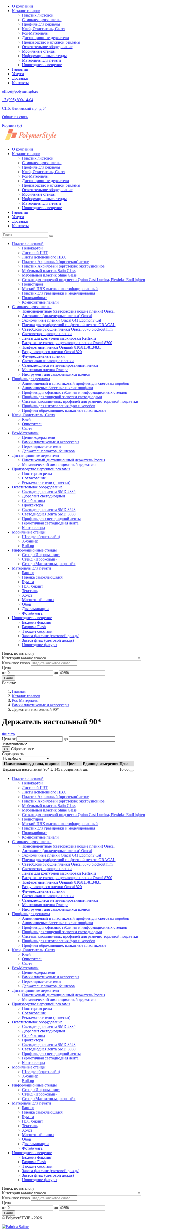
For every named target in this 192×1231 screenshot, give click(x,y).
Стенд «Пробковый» (39, 559)
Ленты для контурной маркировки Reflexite (59, 338)
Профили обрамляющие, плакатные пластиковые (64, 410)
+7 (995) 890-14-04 (17, 100)
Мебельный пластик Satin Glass (49, 270)
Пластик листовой (38, 15)
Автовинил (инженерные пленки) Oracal (57, 316)
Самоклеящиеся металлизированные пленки (60, 365)
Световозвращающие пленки (47, 334)
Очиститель (32, 424)
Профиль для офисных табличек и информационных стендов (74, 392)
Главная (19, 691)
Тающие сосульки (37, 631)
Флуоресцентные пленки (43, 356)
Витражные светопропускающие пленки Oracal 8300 (67, 343)
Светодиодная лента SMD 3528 (49, 509)
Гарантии (20, 69)
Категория (11, 658)
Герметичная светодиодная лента (50, 523)
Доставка (20, 78)
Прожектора (32, 505)
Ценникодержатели (38, 437)
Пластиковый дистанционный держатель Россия (63, 460)
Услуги (18, 74)
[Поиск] (51, 236)
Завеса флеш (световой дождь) (48, 640)
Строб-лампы (33, 500)
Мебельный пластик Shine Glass (49, 275)
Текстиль (30, 591)
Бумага (28, 582)
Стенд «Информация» (41, 555)
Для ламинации (35, 609)
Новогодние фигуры (39, 645)
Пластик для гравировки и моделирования (58, 293)
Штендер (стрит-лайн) (41, 536)
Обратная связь (15, 117)
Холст (27, 595)
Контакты (20, 83)
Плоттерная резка (37, 473)
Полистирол (32, 284)
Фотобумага (32, 613)
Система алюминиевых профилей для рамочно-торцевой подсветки (80, 401)
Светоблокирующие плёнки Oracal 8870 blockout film (67, 329)
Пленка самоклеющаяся (42, 577)
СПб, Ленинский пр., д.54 (24, 108)
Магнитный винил (38, 600)
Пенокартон (32, 248)
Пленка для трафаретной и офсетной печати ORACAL (69, 325)
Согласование (34, 478)
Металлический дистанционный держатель (59, 464)
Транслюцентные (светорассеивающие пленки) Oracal (68, 311)
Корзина (12, 125)
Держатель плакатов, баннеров (48, 451)
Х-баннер (30, 541)
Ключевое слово (16, 663)
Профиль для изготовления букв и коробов (58, 406)
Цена (6, 668)
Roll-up (28, 545)
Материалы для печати (41, 60)
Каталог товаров (26, 11)
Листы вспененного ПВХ (44, 257)
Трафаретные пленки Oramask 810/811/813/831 (61, 347)
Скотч (27, 428)
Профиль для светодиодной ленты (51, 518)
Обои (26, 604)
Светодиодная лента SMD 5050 (49, 514)
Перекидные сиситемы (41, 446)
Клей (26, 419)
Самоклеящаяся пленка (42, 20)
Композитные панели (40, 302)
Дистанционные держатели (45, 38)
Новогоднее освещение (42, 65)
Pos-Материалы (35, 33)
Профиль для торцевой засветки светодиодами (62, 397)
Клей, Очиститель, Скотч (43, 29)
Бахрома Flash (34, 627)
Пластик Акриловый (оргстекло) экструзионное (63, 266)
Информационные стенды (44, 56)
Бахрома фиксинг (37, 622)
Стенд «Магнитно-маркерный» (49, 564)
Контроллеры (33, 527)
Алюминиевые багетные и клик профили (57, 388)
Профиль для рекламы (41, 24)
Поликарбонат (34, 298)
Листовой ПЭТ (35, 252)
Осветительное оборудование (47, 47)
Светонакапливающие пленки (48, 361)
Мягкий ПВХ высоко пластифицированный (60, 289)
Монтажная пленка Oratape (45, 370)
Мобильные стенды (39, 51)
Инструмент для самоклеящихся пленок (56, 374)
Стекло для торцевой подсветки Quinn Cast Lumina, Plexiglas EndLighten (83, 280)
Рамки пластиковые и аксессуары (50, 442)
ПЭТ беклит (32, 586)
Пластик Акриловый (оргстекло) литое (55, 261)
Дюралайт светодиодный (43, 496)
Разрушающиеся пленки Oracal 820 (52, 352)
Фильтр (8, 734)
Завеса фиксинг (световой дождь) (50, 636)
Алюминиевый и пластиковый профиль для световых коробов (75, 383)
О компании (22, 6)
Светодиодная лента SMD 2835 (49, 491)
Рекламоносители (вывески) (46, 482)
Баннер (28, 573)
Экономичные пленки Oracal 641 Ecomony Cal (61, 320)
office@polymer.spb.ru (20, 91)
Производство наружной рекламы (51, 42)
